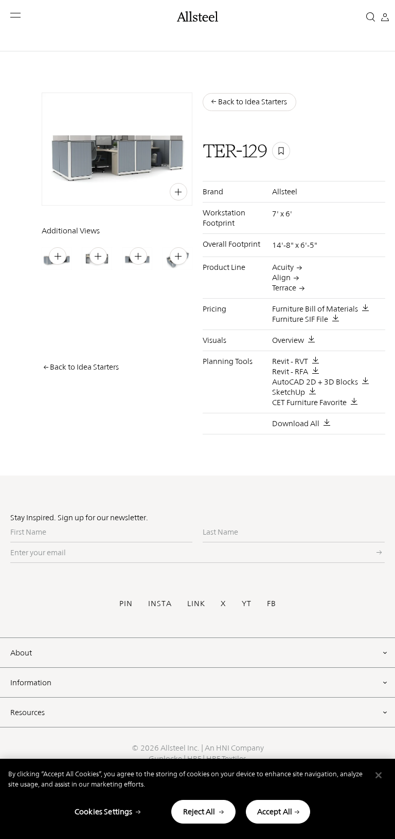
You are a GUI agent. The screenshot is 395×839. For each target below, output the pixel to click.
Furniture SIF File (300, 319)
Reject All (199, 811)
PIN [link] (123, 190)
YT (247, 603)
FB (271, 603)
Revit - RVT (290, 361)
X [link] (168, 190)
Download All (295, 423)
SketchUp (288, 392)
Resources (27, 712)
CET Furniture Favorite (309, 402)
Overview (288, 340)
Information (30, 682)
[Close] (378, 775)
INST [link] (141, 190)
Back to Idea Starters (84, 366)
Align (281, 277)
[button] (16, 15)
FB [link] (157, 190)
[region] (197, 799)
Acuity (283, 267)
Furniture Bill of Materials (315, 308)
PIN (126, 603)
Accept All (275, 811)
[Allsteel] (197, 16)
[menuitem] (103, 190)
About (21, 652)
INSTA (160, 603)
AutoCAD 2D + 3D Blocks (315, 381)
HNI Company (240, 747)
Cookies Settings (103, 811)
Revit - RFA (290, 371)
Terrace (284, 287)
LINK (196, 603)
